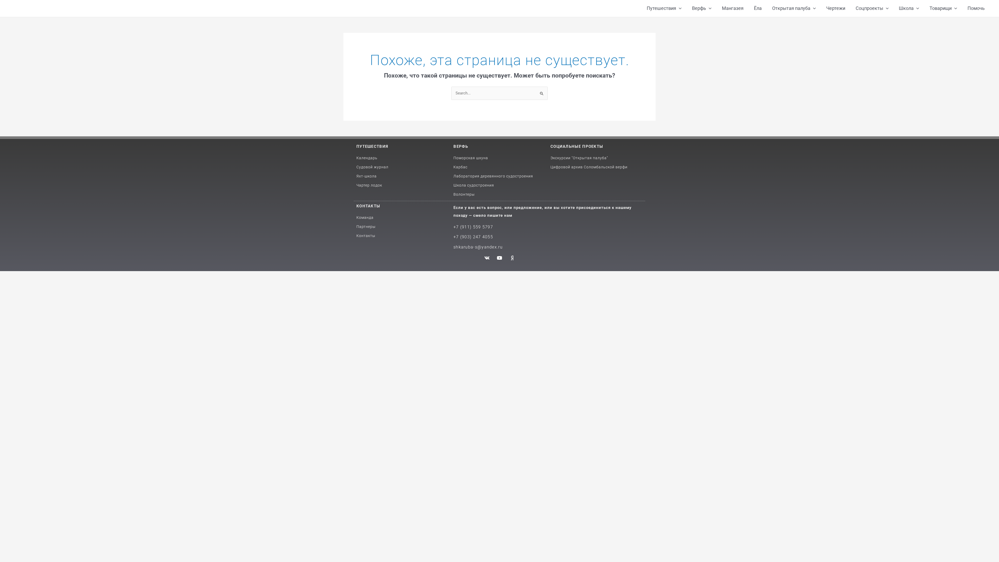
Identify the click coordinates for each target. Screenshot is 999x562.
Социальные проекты (576, 146)
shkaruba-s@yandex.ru (478, 247)
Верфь (460, 146)
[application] (679, 8)
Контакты (368, 206)
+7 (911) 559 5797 (473, 227)
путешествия (372, 146)
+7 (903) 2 (464, 236)
